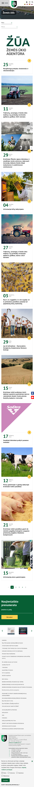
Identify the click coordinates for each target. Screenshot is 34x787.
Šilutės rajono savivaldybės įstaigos (12, 643)
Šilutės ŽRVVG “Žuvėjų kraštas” (10, 703)
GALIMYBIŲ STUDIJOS (7, 670)
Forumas (4, 718)
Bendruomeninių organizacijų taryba (12, 681)
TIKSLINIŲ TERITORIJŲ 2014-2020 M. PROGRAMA (14, 648)
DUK (3, 715)
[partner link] (11, 630)
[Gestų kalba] (30, 2)
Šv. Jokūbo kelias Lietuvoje (9, 662)
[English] (27, 4)
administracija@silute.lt (15, 742)
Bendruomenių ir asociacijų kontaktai (13, 684)
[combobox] (6, 22)
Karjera (4, 640)
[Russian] (32, 4)
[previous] (2, 631)
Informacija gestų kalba (9, 726)
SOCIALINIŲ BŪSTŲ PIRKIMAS (9, 709)
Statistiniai (20, 773)
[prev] (8, 587)
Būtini (4, 773)
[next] (25, 587)
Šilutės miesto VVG (7, 701)
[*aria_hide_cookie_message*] (32, 761)
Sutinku (5, 780)
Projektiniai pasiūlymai (8, 653)
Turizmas (5, 667)
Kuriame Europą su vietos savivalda (12, 651)
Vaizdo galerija (6, 675)
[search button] (32, 2)
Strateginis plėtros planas (10, 645)
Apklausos (5, 712)
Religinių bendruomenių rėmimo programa (14, 698)
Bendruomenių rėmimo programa (10, 690)
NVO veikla (5, 679)
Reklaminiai (6, 776)
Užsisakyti (9, 617)
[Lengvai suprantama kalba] (27, 2)
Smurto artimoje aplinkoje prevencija (13, 723)
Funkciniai (12, 773)
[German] (29, 4)
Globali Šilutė (6, 664)
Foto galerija (6, 672)
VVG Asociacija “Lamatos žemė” (10, 706)
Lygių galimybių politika (9, 720)
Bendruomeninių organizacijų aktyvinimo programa (17, 687)
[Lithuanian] (25, 4)
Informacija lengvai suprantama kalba (13, 728)
